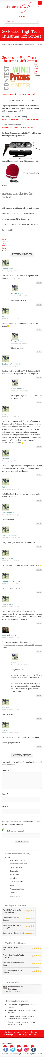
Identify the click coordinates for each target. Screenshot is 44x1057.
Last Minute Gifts (16, 882)
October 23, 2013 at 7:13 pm (19, 295)
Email (5, 807)
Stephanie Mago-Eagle (11, 364)
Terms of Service (29, 1032)
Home (22, 16)
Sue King (5, 459)
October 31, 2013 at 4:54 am (10, 606)
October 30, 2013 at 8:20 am (10, 461)
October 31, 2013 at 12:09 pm (10, 732)
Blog (9, 44)
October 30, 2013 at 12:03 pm (10, 515)
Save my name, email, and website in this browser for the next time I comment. (21, 823)
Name (5, 794)
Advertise (33, 1034)
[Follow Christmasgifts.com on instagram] (26, 1048)
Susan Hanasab (17, 389)
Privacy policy (10, 1034)
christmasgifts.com (18, 1054)
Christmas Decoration (18, 864)
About (17, 1032)
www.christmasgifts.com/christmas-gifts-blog (20, 119)
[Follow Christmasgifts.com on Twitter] (12, 1048)
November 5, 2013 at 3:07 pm (20, 665)
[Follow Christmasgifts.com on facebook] (5, 1048)
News (12, 885)
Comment (6, 770)
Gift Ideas (13, 878)
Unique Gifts (15, 896)
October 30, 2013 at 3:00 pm (10, 583)
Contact (8, 1032)
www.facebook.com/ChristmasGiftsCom (17, 127)
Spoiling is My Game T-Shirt (13, 933)
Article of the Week (17, 860)
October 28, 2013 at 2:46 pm (10, 416)
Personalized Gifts (17, 889)
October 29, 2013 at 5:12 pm (19, 391)
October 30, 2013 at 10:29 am (10, 489)
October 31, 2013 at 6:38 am (10, 709)
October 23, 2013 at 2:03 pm (10, 271)
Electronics (14, 871)
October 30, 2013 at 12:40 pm (11, 537)
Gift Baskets (14, 875)
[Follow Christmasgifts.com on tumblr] (33, 1048)
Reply (39, 282)
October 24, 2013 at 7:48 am (10, 366)
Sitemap (23, 1034)
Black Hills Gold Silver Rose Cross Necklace (13, 911)
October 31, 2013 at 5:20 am (10, 637)
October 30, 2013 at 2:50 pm (10, 560)
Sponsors (13, 893)
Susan (13, 663)
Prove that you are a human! (13, 831)
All (9, 857)
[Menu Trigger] (40, 3)
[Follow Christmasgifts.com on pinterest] (19, 1048)
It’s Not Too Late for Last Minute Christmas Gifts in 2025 (13, 989)
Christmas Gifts (16, 867)
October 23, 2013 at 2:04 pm (10, 318)
